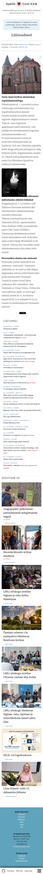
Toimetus (21, 814)
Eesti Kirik (29, 4)
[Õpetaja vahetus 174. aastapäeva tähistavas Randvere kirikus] (21, 629)
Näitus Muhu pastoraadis (13, 459)
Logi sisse (28, 871)
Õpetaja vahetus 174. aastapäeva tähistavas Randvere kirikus (16, 636)
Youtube (21, 858)
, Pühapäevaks (16, 386)
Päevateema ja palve (10, 420)
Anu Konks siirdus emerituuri (14, 429)
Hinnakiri (21, 817)
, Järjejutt (18, 393)
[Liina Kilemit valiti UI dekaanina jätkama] (21, 785)
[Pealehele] (19, 6)
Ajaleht (11, 4)
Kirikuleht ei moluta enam (13, 367)
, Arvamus (13, 463)
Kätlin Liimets (10, 523)
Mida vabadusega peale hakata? (16, 441)
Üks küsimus (8, 408)
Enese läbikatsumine (11, 423)
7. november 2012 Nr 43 (18, 47)
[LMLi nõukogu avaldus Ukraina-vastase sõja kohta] (21, 670)
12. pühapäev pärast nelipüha (14, 389)
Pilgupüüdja (8, 326)
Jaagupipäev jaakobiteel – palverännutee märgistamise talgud (20, 513)
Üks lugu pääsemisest (12, 416)
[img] (39, 871)
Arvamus (6, 365)
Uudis (37, 44)
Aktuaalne (7, 401)
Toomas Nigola (10, 796)
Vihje (21, 824)
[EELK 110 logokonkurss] (21, 752)
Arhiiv (21, 822)
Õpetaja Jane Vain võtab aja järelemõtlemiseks (22, 410)
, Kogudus (18, 426)
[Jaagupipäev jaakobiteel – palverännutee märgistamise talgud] (21, 506)
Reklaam (21, 819)
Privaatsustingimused (21, 846)
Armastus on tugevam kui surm (15, 435)
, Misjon (17, 350)
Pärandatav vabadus (11, 465)
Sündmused (7, 341)
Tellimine (19, 871)
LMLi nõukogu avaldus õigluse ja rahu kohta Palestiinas (17, 595)
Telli (21, 827)
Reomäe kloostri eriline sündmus (16, 383)
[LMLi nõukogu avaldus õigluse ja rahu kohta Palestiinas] (21, 588)
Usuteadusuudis (9, 371)
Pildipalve (7, 386)
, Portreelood (19, 356)
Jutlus (6, 414)
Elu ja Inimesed (8, 350)
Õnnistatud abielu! (10, 329)
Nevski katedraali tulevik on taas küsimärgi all (21, 404)
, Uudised (16, 326)
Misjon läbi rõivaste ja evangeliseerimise (19, 352)
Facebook (21, 856)
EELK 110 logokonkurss (17, 755)
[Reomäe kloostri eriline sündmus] (21, 549)
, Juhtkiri (13, 365)
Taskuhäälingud (21, 861)
